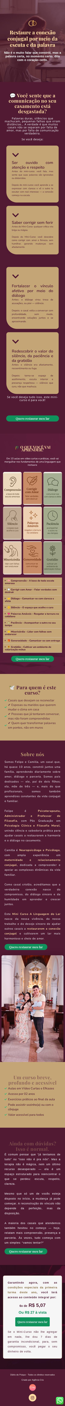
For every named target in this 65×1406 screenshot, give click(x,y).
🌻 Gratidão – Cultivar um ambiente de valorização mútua (28, 648)
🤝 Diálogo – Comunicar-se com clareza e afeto (29, 600)
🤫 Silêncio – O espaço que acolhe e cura (30, 607)
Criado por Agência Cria (32, 1379)
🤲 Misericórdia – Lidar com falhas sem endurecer (28, 633)
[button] (32, 582)
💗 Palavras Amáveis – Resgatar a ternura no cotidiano (32, 615)
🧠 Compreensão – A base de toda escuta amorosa (29, 582)
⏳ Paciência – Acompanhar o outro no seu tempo (30, 624)
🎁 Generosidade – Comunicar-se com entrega (33, 640)
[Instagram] (32, 1397)
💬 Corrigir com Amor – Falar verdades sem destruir (31, 591)
